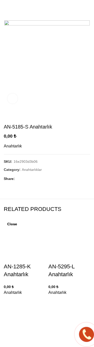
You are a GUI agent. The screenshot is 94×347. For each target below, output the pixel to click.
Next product (87, 116)
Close (12, 224)
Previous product (77, 116)
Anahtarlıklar (32, 170)
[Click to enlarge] (13, 98)
